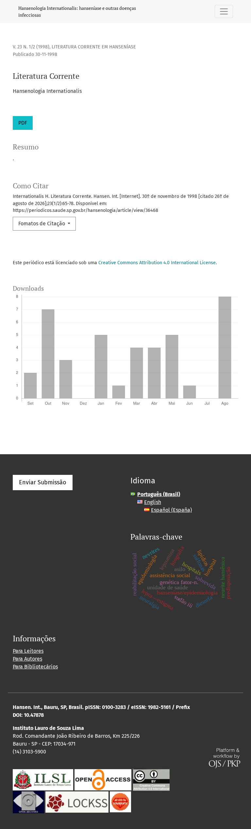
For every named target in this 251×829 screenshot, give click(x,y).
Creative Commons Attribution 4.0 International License (157, 263)
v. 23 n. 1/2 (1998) (31, 47)
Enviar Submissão (42, 482)
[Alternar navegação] (224, 11)
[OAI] (28, 802)
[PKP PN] (77, 802)
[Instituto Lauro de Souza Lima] (43, 779)
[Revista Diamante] (120, 802)
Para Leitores (28, 651)
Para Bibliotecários (35, 667)
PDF (22, 123)
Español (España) (171, 510)
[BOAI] (103, 779)
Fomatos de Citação (42, 223)
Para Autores (27, 659)
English (152, 502)
